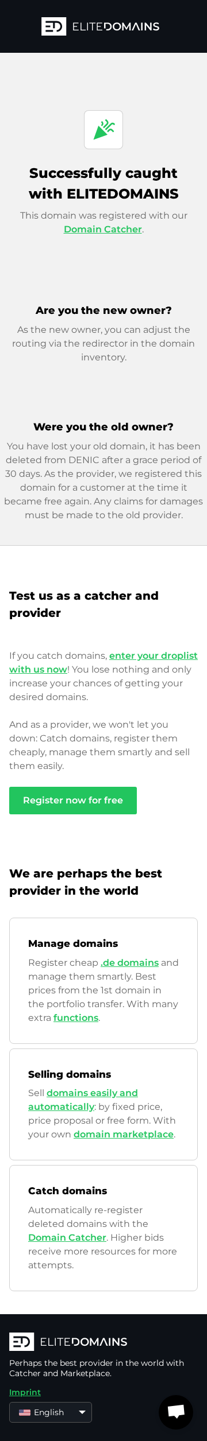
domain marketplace (124, 1134)
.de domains (130, 962)
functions (75, 1017)
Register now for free (73, 800)
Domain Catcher (103, 229)
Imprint (25, 1392)
